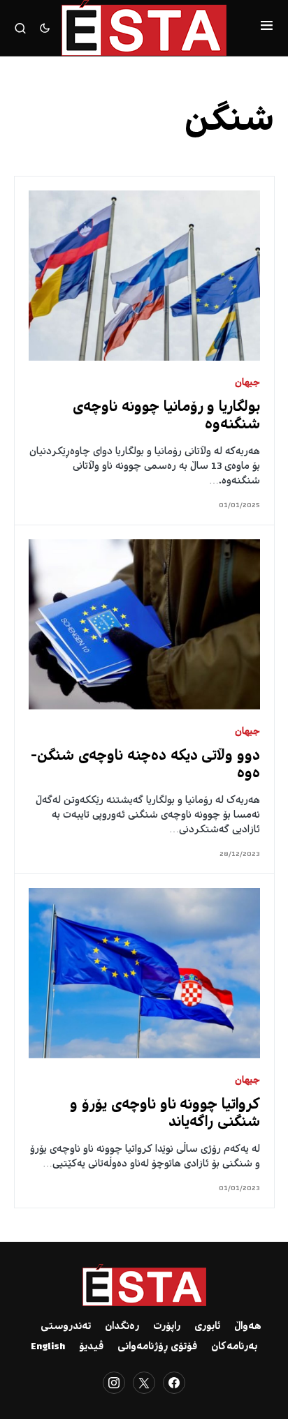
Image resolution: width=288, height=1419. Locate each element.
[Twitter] (144, 1383)
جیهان (247, 383)
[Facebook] (174, 1383)
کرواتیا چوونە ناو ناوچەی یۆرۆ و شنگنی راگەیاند (165, 1114)
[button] (266, 28)
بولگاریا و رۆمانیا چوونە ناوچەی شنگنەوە (166, 416)
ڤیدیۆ (91, 1347)
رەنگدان (122, 1327)
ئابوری (207, 1327)
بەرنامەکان (234, 1347)
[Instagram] (114, 1383)
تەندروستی (66, 1327)
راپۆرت (166, 1327)
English (48, 1347)
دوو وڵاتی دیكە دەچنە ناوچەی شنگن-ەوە (145, 765)
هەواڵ (247, 1327)
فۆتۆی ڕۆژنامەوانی (157, 1347)
